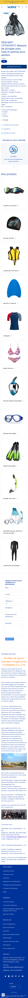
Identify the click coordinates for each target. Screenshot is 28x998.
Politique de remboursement (12, 885)
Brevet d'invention (9, 927)
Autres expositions (9, 948)
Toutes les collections (10, 905)
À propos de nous (8, 871)
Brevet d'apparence (9, 924)
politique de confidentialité (11, 881)
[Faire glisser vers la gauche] (10, 167)
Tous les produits (8, 902)
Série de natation (8, 914)
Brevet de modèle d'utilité (11, 934)
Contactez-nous (8, 874)
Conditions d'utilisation (10, 888)
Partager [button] (5, 120)
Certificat (6, 878)
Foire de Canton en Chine (11, 941)
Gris (4, 61)
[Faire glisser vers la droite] (17, 167)
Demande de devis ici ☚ (14, 66)
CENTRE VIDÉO (7, 938)
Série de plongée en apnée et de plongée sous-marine (13, 909)
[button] (2, 7)
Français (13, 986)
